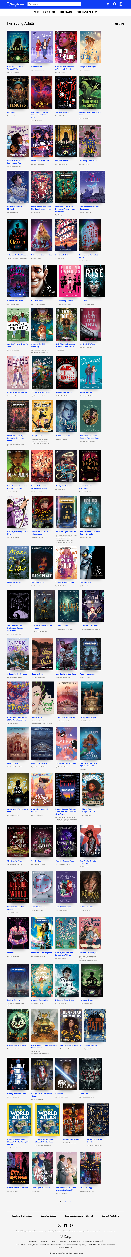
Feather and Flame (71, 1139)
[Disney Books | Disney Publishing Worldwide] (15, 4)
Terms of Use (20, 1245)
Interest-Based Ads (65, 1248)
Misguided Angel (88, 717)
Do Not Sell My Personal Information (102, 1245)
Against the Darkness (65, 392)
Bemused (11, 112)
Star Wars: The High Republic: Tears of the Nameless (65, 209)
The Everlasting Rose (65, 861)
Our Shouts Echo (62, 255)
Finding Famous (66, 301)
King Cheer (36, 436)
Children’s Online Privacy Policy (75, 1245)
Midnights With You (40, 161)
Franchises (49, 12)
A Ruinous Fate (86, 907)
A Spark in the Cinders (17, 674)
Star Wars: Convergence (41, 953)
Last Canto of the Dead (66, 674)
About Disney (32, 1241)
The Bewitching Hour (64, 582)
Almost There (87, 1000)
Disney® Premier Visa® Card (93, 1241)
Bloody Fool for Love (16, 1094)
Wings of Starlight (88, 66)
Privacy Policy (32, 1245)
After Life (83, 1094)
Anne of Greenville (39, 1000)
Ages (36, 12)
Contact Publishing (110, 1216)
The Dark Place (38, 582)
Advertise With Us (74, 1241)
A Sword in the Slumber (41, 255)
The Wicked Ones (63, 907)
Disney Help (44, 1241)
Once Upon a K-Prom (41, 1188)
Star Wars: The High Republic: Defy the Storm (16, 438)
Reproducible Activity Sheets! (79, 1216)
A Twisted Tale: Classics (17, 255)
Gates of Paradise (39, 763)
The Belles (36, 861)
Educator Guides (48, 1216)
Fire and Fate (85, 582)
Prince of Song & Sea (64, 1000)
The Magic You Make (88, 161)
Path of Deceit (13, 1000)
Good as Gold (37, 674)
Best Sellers (65, 12)
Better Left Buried (15, 301)
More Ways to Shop (87, 12)
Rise (85, 301)
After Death (63, 626)
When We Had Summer (66, 763)
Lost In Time (12, 763)
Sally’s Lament (61, 161)
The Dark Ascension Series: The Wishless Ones (40, 114)
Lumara (10, 953)
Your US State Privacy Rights (50, 1245)
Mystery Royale (62, 112)
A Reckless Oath (63, 436)
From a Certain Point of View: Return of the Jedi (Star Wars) (66, 811)
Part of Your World (90, 626)
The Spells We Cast (64, 486)
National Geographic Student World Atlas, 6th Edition (18, 1141)
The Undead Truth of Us (70, 1045)
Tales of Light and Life (66, 532)
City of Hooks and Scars (17, 1188)
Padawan (59, 1094)
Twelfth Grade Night (88, 953)
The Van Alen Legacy (66, 717)
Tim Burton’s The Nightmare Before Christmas (15, 628)
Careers (53, 1241)
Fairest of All (37, 717)
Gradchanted (36, 66)
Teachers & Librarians (22, 1216)
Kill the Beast (37, 301)
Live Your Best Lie (40, 907)
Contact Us (62, 1241)
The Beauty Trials (15, 861)
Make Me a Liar (14, 582)
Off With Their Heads (41, 392)
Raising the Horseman (16, 1045)
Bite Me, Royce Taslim (17, 392)
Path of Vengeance (88, 674)
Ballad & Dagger (87, 1188)
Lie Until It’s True (87, 344)
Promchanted (86, 392)
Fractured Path (90, 1045)
